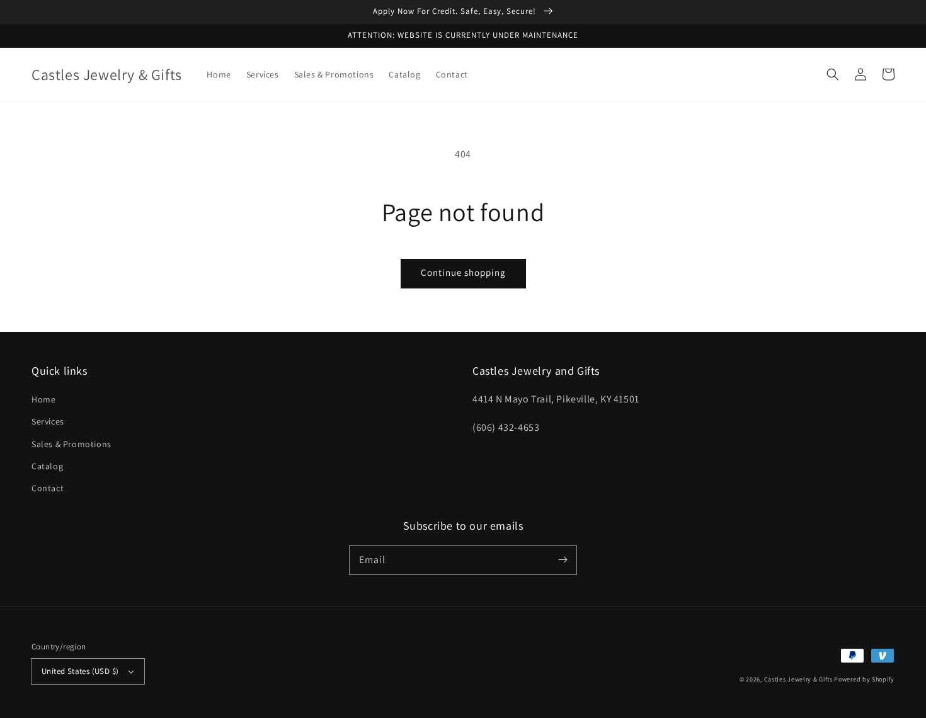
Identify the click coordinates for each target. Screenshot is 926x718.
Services (47, 421)
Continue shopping (463, 272)
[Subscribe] (562, 560)
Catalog (47, 466)
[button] (833, 74)
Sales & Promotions (71, 444)
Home (43, 399)
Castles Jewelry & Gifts (798, 679)
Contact (47, 488)
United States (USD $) (80, 671)
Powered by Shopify (864, 679)
